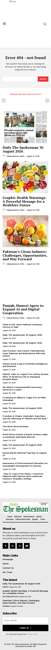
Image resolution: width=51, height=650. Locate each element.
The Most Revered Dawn (16, 426)
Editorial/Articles (10, 596)
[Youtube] (27, 546)
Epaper (5, 587)
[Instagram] (12, 546)
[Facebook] (5, 546)
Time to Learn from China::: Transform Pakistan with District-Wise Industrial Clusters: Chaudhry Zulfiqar (23, 476)
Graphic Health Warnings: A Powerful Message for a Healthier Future (24, 201)
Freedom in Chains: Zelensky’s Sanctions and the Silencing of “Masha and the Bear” (25, 417)
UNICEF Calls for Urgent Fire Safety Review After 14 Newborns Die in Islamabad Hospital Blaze (25, 376)
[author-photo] (4, 156)
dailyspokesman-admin (15, 156)
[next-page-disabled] (47, 100)
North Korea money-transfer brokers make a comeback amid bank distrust (25, 435)
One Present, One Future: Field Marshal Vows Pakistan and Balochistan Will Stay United (24, 353)
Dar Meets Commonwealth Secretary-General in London (23, 388)
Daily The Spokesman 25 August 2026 (22, 445)
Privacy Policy (32, 634)
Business (6, 606)
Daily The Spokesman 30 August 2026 (23, 149)
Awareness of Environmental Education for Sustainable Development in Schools (25, 464)
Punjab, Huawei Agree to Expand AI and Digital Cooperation (23, 309)
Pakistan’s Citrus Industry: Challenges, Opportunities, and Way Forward (25, 255)
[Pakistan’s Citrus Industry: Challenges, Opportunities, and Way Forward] (25, 231)
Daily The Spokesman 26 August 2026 (22, 408)
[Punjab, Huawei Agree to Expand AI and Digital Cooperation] (25, 285)
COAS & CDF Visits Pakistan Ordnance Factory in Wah (22, 325)
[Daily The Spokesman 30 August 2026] (25, 127)
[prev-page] (3, 100)
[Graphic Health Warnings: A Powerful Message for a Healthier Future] (25, 177)
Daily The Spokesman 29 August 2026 (22, 335)
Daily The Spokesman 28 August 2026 (22, 343)
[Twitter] (19, 546)
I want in (24, 628)
